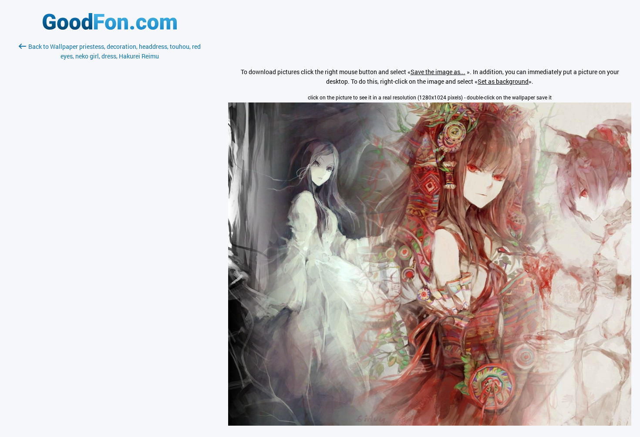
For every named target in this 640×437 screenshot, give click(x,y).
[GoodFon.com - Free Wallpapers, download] (110, 27)
